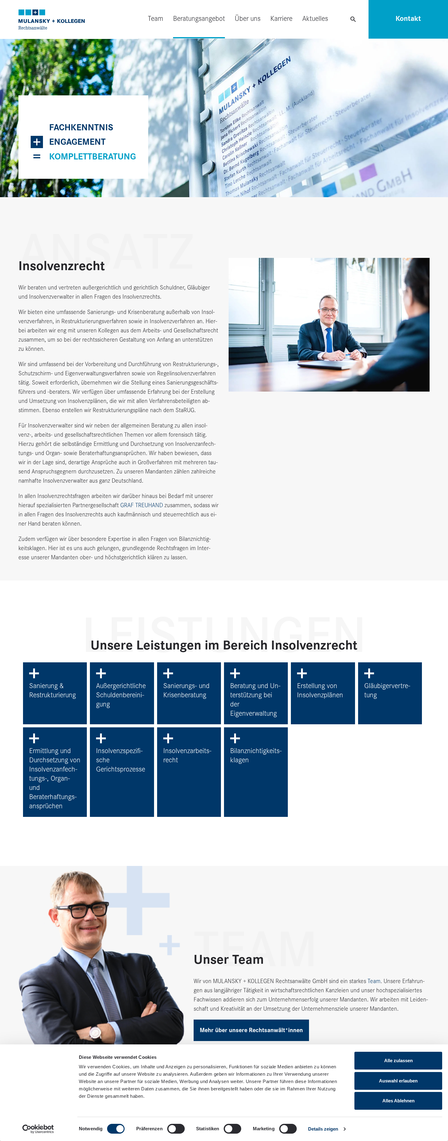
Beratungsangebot (199, 18)
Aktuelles (315, 18)
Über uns (248, 18)
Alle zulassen (398, 1060)
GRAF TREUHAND (141, 505)
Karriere (281, 18)
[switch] (176, 1129)
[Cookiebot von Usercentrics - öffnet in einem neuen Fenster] (38, 1129)
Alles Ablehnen (398, 1100)
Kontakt (408, 18)
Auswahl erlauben (398, 1080)
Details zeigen (323, 1128)
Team (155, 18)
